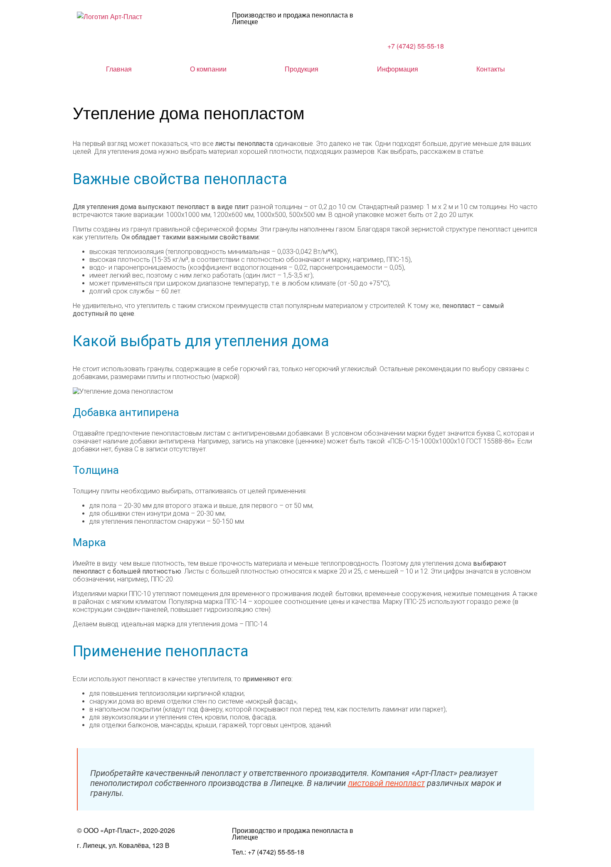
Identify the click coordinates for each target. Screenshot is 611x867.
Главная (119, 69)
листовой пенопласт (386, 783)
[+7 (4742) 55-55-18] (397, 22)
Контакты (490, 69)
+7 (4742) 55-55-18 (415, 46)
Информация (397, 69)
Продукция (301, 69)
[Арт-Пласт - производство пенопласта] (109, 16)
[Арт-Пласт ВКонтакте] (397, 837)
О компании (208, 69)
